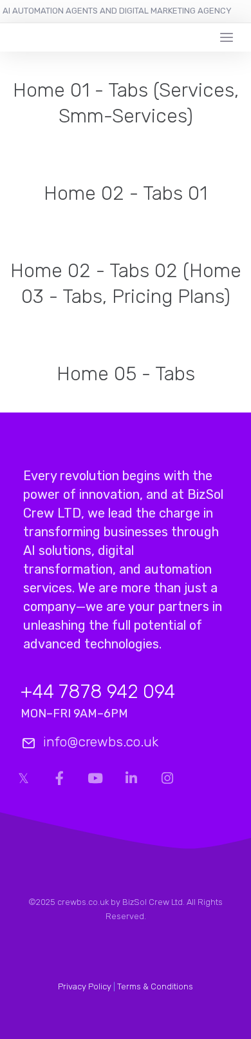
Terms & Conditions (155, 986)
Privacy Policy (84, 986)
